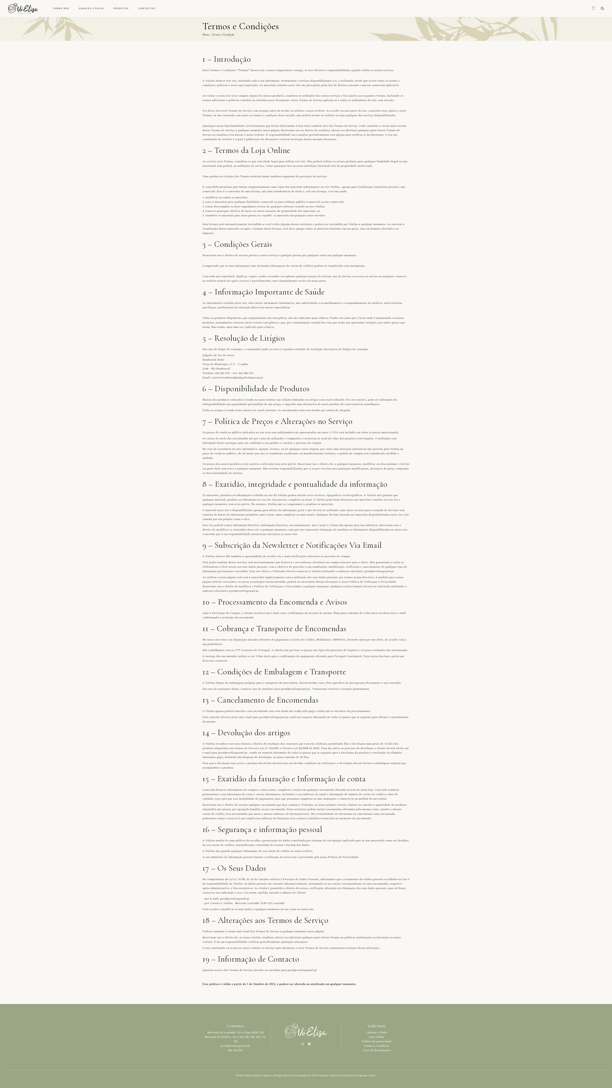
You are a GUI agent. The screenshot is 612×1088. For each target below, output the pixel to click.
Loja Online (376, 1037)
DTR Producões (320, 1075)
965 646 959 (235, 1050)
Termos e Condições (377, 1046)
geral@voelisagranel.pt (235, 1046)
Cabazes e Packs (376, 1032)
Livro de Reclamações (377, 1050)
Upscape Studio (366, 1075)
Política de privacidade (376, 1041)
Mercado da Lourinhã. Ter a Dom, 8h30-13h (235, 1032)
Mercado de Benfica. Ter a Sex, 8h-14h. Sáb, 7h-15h (235, 1039)
